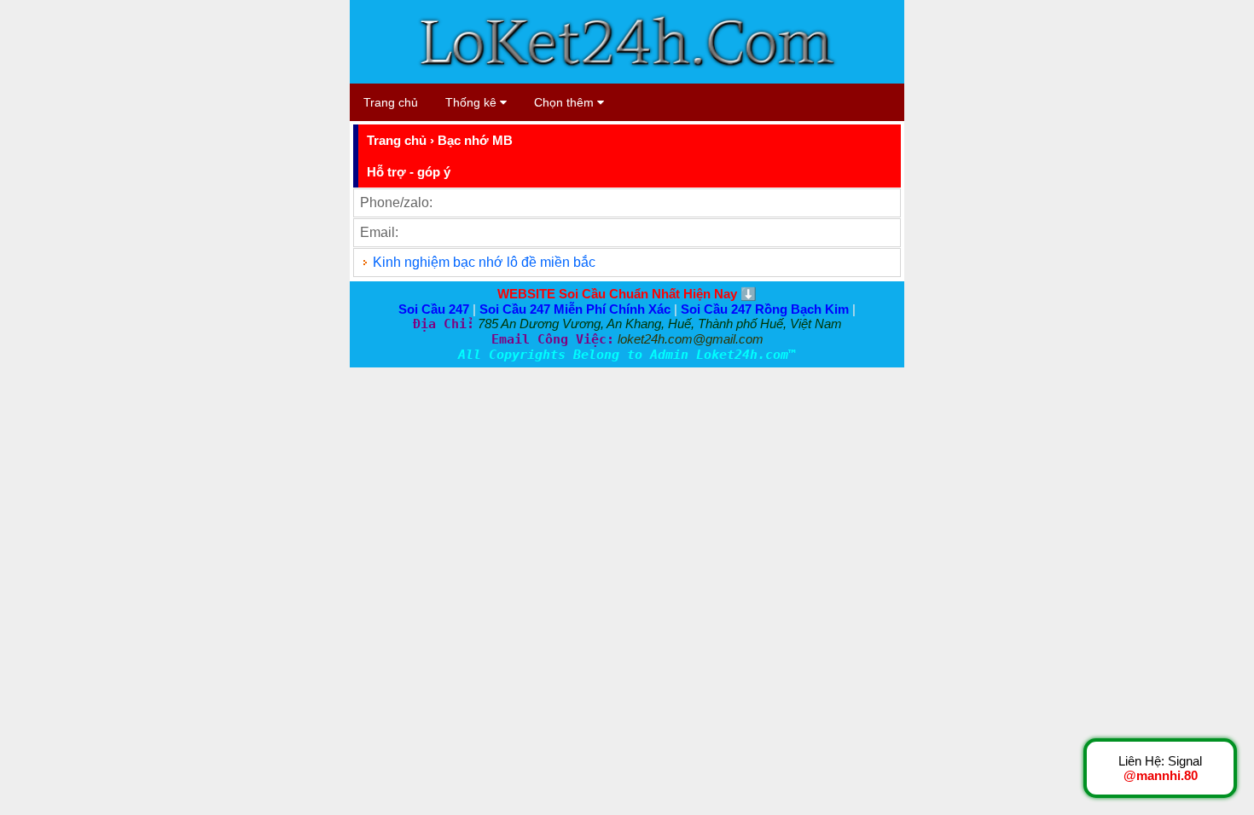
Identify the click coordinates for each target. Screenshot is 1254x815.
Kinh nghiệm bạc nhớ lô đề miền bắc (484, 262)
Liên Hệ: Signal (1160, 768)
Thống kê (472, 102)
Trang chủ (390, 102)
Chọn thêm (565, 102)
